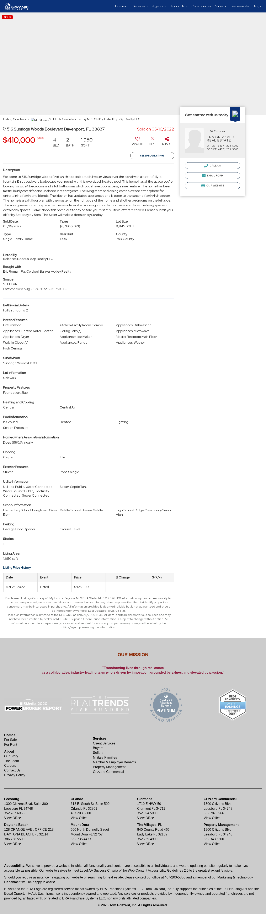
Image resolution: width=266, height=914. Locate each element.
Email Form (214, 175)
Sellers (98, 752)
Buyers (98, 748)
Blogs (259, 8)
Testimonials (239, 6)
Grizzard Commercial (108, 772)
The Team (11, 761)
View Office (12, 818)
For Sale (10, 740)
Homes (122, 8)
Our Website (215, 185)
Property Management (109, 767)
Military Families (105, 757)
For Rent (10, 744)
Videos (220, 6)
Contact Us (12, 770)
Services (141, 8)
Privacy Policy (14, 775)
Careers (10, 765)
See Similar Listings (152, 155)
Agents (159, 8)
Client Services (104, 743)
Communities (201, 6)
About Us (179, 8)
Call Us (215, 165)
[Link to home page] (18, 6)
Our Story (11, 756)
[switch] (137, 142)
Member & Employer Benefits (114, 762)
